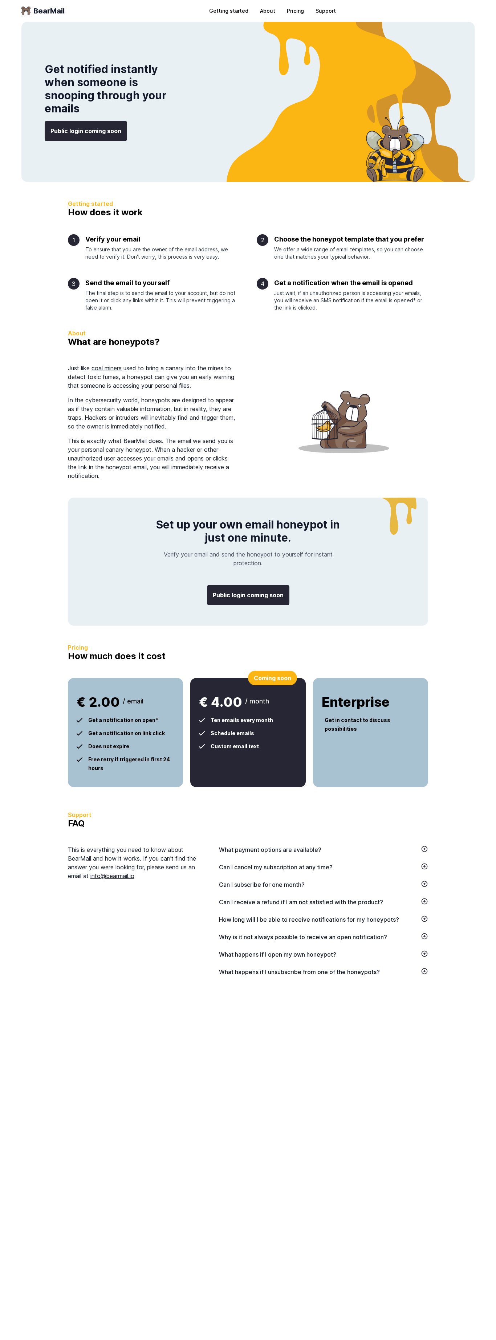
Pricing (295, 11)
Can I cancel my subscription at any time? (276, 867)
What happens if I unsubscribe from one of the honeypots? (299, 972)
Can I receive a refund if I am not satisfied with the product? (301, 902)
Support (326, 11)
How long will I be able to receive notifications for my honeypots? (309, 919)
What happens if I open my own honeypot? (277, 954)
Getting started (228, 11)
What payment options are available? (270, 849)
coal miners (107, 368)
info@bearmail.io (112, 876)
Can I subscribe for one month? (262, 884)
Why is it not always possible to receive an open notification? (303, 937)
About (267, 11)
